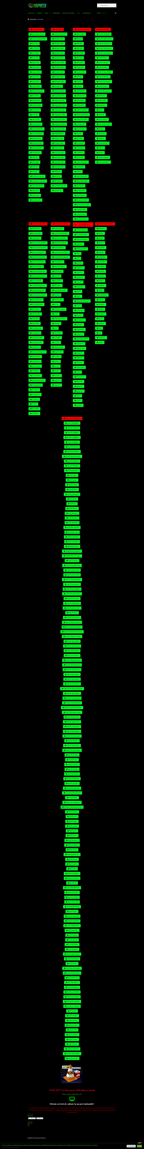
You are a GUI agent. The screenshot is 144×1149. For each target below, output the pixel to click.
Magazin (39, 13)
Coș (78, 13)
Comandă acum (86, 13)
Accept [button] (139, 1146)
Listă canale (56, 13)
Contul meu (31, 13)
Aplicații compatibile (68, 13)
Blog (46, 13)
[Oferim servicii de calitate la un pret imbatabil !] (72, 1099)
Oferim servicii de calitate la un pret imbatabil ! (72, 1104)
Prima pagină (33, 19)
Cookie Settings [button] (131, 1146)
